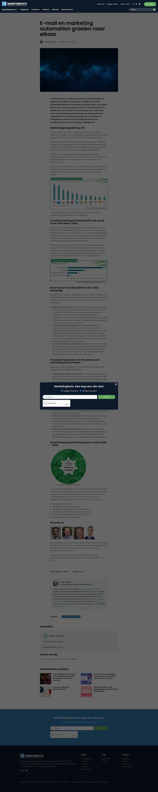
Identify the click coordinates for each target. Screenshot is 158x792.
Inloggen (151, 4)
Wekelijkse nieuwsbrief (89, 391)
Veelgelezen (24, 9)
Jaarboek (45, 9)
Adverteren (101, 4)
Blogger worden (112, 4)
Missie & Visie (125, 4)
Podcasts (55, 9)
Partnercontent (67, 9)
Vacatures (35, 9)
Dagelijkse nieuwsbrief (70, 391)
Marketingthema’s (9, 9)
